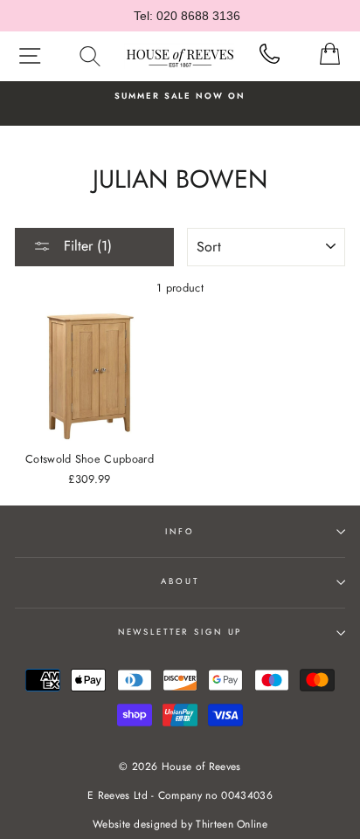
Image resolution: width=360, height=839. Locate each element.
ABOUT (179, 581)
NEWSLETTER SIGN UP (180, 632)
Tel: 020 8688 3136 (187, 16)
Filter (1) (85, 246)
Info (179, 532)
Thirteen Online (231, 824)
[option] (180, 96)
